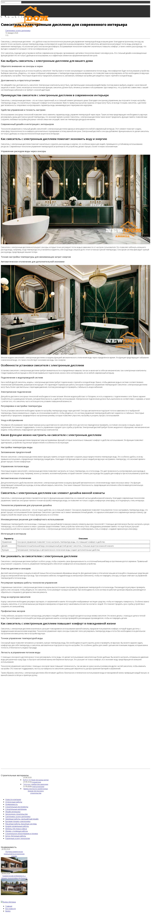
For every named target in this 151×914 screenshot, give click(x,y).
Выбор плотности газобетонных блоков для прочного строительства (36, 791)
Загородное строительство (16, 814)
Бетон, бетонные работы (15, 836)
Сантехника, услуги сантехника (17, 30)
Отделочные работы (13, 802)
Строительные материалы (16, 809)
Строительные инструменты (16, 807)
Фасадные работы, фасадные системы (21, 824)
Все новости (10, 908)
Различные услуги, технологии (17, 838)
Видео (8, 911)
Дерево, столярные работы (16, 831)
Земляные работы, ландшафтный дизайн (21, 819)
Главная (8, 906)
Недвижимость (11, 804)
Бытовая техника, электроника (17, 821)
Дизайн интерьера (12, 811)
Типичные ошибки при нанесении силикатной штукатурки (35, 785)
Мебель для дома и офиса (16, 828)
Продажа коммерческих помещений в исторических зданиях (14, 854)
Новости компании (13, 799)
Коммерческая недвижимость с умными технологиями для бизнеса (14, 877)
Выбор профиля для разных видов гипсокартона (36, 781)
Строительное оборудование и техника (21, 833)
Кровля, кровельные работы (17, 826)
